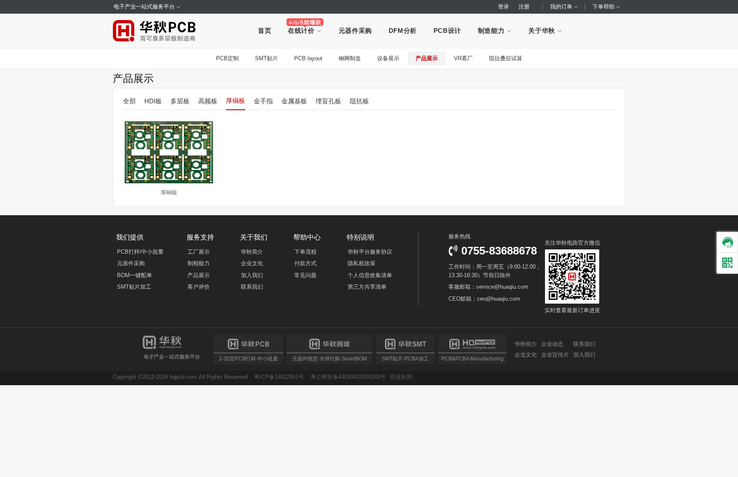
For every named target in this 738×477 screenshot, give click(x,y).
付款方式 (305, 263)
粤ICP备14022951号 (279, 377)
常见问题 (305, 275)
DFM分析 (403, 30)
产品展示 (427, 58)
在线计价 (302, 30)
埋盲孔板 (328, 101)
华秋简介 (252, 252)
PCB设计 (447, 30)
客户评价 (198, 287)
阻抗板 (359, 101)
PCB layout (308, 58)
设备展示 (388, 58)
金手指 (263, 101)
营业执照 (401, 377)
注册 (524, 6)
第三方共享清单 (367, 287)
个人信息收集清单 (370, 275)
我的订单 (562, 6)
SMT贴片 (266, 58)
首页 (264, 30)
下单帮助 (604, 6)
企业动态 (552, 344)
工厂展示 (198, 252)
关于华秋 (542, 30)
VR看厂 (463, 58)
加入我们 (252, 275)
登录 (503, 6)
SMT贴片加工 (134, 287)
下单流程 (305, 252)
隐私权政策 (361, 263)
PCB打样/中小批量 (140, 252)
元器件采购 (355, 30)
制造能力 (492, 30)
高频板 (207, 101)
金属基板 (294, 101)
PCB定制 (227, 58)
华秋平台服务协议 (370, 252)
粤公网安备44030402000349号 (348, 377)
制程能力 (198, 263)
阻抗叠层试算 (505, 58)
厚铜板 (235, 100)
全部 (129, 101)
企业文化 (252, 263)
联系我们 (252, 287)
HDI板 (153, 101)
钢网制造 (350, 58)
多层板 (180, 101)
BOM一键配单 (134, 275)
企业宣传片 (555, 354)
